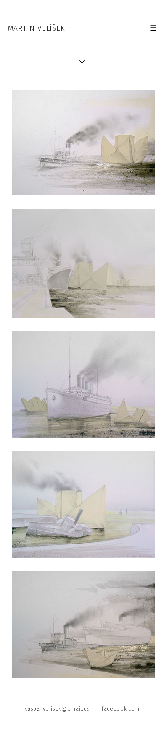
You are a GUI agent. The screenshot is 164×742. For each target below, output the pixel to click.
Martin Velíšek (36, 28)
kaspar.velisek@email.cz (56, 709)
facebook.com (121, 709)
